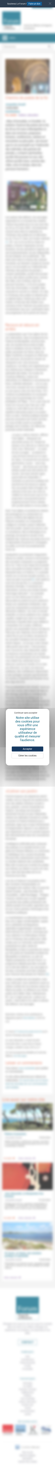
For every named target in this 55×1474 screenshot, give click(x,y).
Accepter (27, 748)
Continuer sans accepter (25, 713)
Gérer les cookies (27, 755)
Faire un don (34, 3)
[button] (50, 3)
